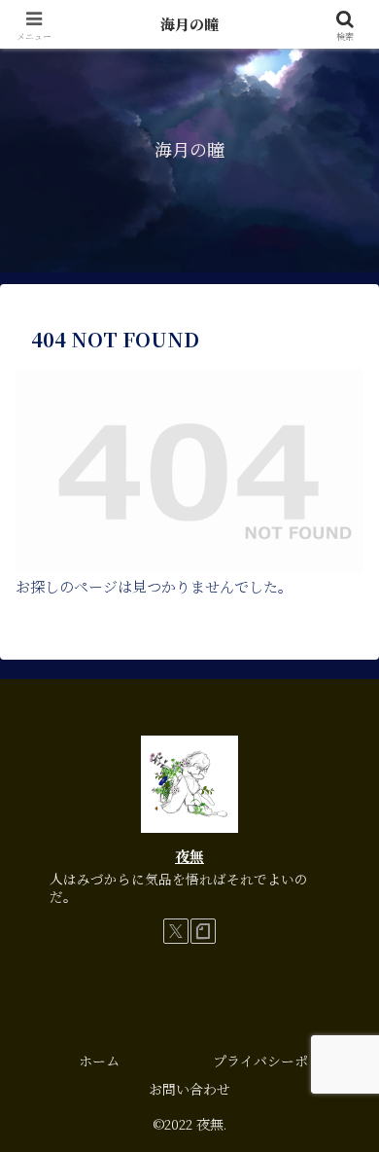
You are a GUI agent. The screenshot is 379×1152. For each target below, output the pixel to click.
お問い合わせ (189, 1088)
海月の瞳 (189, 24)
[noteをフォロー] (203, 931)
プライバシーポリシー (281, 1060)
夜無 (189, 856)
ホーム (99, 1060)
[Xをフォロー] (176, 931)
